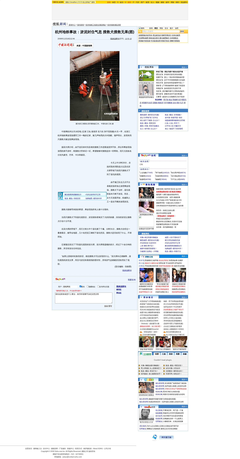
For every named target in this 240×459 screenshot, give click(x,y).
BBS (177, 2)
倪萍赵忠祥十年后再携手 (173, 307)
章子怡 (165, 100)
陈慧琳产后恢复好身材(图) (149, 304)
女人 (152, 2)
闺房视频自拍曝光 (146, 215)
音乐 (166, 28)
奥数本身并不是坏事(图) (173, 94)
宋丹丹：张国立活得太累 (165, 210)
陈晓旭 (169, 103)
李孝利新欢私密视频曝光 (173, 321)
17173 (79, 2)
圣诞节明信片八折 (145, 292)
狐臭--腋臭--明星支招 (148, 123)
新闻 (151, 28)
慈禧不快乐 (165, 41)
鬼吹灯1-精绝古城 (151, 263)
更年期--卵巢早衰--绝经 (173, 118)
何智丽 (144, 103)
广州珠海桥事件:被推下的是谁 (174, 86)
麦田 (165, 195)
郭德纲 (175, 100)
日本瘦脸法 (174, 38)
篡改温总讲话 (154, 38)
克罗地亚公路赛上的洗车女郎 (175, 386)
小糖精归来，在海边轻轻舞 (173, 421)
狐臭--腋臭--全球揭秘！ (173, 115)
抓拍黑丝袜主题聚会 (146, 395)
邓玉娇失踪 (157, 35)
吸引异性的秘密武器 (172, 240)
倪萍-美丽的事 (175, 197)
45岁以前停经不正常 (172, 243)
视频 (157, 2)
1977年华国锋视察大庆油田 (174, 80)
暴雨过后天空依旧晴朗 (169, 429)
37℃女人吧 (175, 179)
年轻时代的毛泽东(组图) (173, 74)
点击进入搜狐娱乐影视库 (173, 326)
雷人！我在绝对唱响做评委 (174, 77)
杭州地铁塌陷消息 (114, 25)
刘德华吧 (159, 176)
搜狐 (67, 2)
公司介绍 (107, 449)
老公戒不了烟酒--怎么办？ (150, 120)
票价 (178, 103)
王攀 (158, 97)
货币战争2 (178, 263)
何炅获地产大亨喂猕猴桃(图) (150, 301)
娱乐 (121, 2)
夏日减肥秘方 (164, 38)
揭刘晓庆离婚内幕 (162, 286)
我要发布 (132, 280)
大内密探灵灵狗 (162, 197)
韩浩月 (158, 83)
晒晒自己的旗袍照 (153, 429)
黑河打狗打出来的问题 (171, 392)
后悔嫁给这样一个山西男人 (173, 419)
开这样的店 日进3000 (148, 243)
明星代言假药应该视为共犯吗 (174, 394)
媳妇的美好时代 (173, 195)
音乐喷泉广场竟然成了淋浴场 (175, 383)
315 (179, 100)
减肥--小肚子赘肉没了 (173, 237)
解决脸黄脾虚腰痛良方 (173, 246)
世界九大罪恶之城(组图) (172, 318)
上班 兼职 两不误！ (147, 246)
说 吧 (153, 155)
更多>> (184, 67)
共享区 (141, 266)
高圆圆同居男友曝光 (146, 97)
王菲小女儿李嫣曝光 (163, 349)
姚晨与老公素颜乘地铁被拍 (150, 312)
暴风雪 (160, 103)
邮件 (167, 2)
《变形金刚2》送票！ (150, 332)
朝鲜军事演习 (166, 35)
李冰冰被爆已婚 (162, 284)
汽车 (137, 2)
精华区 (118, 289)
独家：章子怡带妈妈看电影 (174, 301)
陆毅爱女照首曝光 (178, 289)
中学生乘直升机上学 (146, 83)
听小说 (141, 263)
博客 (172, 2)
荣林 (158, 86)
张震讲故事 (173, 260)
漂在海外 (142, 426)
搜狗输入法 (37, 449)
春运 (170, 100)
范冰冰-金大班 (175, 189)
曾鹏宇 (158, 77)
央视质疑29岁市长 (145, 35)
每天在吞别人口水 (146, 422)
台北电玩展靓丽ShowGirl (149, 329)
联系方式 (78, 449)
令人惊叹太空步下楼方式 (175, 335)
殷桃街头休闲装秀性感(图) (149, 307)
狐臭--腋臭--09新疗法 (173, 251)
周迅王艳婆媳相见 (162, 289)
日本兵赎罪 (176, 35)
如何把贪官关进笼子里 (172, 88)
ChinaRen (73, 2)
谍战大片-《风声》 (146, 200)
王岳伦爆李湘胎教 (149, 335)
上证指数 (143, 173)
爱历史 (158, 74)
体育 (114, 2)
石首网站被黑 (144, 38)
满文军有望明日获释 (163, 213)
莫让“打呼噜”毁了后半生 (149, 118)
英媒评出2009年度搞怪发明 (173, 413)
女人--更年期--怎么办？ (148, 129)
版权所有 (92, 451)
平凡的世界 (170, 263)
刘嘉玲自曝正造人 (162, 292)
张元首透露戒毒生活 (173, 332)
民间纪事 (159, 392)
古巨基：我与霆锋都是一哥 (166, 227)
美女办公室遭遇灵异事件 (149, 321)
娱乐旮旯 (159, 416)
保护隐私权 (87, 449)
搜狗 (93, 2)
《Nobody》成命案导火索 (149, 324)
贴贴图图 (159, 413)
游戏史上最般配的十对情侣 (174, 329)
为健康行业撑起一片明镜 (149, 251)
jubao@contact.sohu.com (72, 457)
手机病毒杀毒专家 (151, 266)
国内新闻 (80, 25)
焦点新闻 (159, 410)
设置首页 (28, 449)
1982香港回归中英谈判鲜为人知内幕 (169, 206)
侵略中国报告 (175, 41)
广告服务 (62, 449)
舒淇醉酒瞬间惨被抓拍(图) (173, 312)
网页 (156, 28)
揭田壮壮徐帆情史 (146, 284)
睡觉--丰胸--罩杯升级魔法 (149, 126)
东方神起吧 (175, 176)
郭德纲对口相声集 (151, 260)
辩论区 (118, 293)
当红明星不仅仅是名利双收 (173, 416)
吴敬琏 (155, 103)
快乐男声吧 (175, 173)
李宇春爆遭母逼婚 (145, 289)
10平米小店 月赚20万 (173, 126)
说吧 (176, 28)
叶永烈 (149, 103)
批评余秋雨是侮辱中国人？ (174, 83)
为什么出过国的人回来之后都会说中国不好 (163, 426)
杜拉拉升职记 (164, 260)
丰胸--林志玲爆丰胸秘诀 (149, 237)
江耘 (141, 164)
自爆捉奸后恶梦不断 (146, 229)
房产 (142, 2)
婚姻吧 (158, 179)
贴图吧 (142, 179)
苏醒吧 (142, 176)
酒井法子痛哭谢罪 (179, 349)
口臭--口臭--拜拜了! (172, 123)
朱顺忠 (158, 88)
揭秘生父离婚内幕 (179, 284)
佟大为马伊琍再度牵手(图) (173, 304)
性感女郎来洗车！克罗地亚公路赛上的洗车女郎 (166, 402)
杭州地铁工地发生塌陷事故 (96, 25)
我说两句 (184, 2)
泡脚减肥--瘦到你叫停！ (174, 249)
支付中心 (46, 449)
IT (133, 2)
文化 (174, 103)
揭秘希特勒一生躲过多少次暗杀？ (168, 203)
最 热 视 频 (150, 184)
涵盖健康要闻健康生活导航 (175, 120)
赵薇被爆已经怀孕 (145, 286)
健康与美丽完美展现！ (148, 249)
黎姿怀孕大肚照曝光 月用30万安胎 (169, 222)
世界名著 (161, 263)
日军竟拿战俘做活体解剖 (149, 315)
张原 (158, 91)
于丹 (165, 103)
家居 (147, 2)
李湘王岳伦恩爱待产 (163, 219)
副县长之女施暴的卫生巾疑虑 (173, 97)
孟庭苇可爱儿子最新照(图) (173, 324)
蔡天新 (158, 94)
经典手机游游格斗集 (166, 266)
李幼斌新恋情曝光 (178, 286)
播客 (162, 2)
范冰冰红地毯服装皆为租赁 (150, 310)
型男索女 (159, 421)
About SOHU (98, 449)
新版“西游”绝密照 (146, 349)
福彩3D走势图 (179, 266)
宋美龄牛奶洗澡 (144, 41)
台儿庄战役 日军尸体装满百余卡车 (169, 200)
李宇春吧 (159, 173)
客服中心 (70, 449)
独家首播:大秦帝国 (163, 189)
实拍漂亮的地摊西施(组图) (173, 315)
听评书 (141, 260)
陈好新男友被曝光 (178, 292)
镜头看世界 (160, 383)
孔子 (181, 103)
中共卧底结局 (156, 41)
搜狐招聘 (54, 449)
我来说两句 (115, 39)
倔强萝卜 (159, 195)
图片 (171, 28)
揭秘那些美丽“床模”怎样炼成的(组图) (162, 399)
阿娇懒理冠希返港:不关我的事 (167, 224)
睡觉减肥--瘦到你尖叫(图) (149, 115)
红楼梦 (180, 260)
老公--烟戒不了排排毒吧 (174, 129)
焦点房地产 (87, 2)
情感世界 (159, 419)
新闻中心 (72, 25)
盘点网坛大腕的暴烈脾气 (149, 318)
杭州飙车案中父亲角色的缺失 (173, 91)
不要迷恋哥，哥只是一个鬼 (173, 410)
